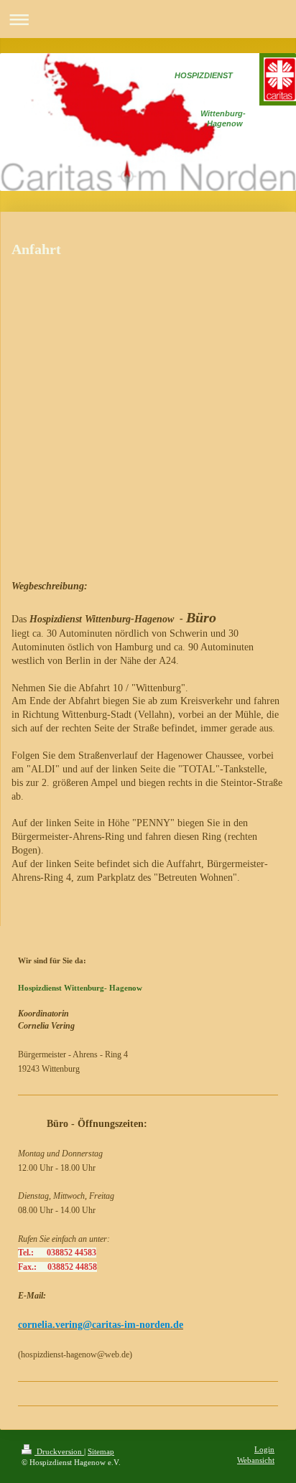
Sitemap (101, 1451)
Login (264, 1449)
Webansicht (255, 1460)
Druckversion (59, 1451)
